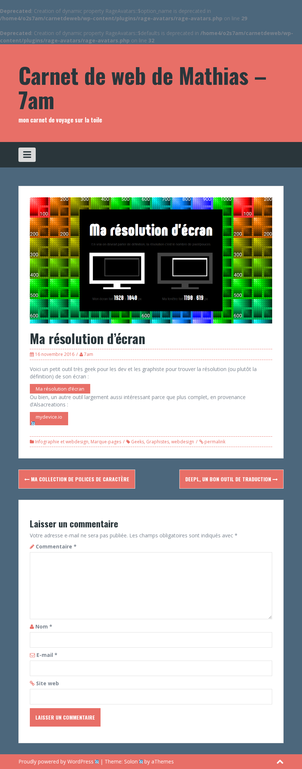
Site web (47, 683)
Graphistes (157, 442)
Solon (131, 761)
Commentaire (56, 546)
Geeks (137, 442)
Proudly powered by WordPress (56, 761)
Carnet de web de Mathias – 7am (142, 86)
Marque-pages (106, 442)
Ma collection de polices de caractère (79, 479)
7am (88, 354)
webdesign (182, 442)
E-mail (46, 654)
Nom (43, 626)
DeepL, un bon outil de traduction (229, 479)
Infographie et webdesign (61, 442)
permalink (214, 442)
